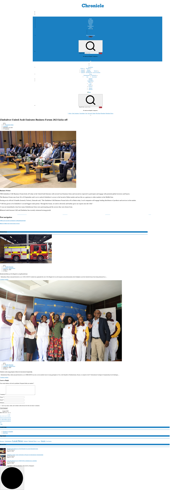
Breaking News (109, 59)
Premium (90, 79)
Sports (90, 24)
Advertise (91, 33)
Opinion (90, 31)
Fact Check (94, 76)
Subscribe (91, 36)
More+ (90, 82)
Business (90, 23)
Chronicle (5, 126)
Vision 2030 (90, 21)
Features (83, 71)
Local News (90, 22)
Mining (88, 70)
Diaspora (90, 89)
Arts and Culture (92, 59)
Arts (86, 59)
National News (32, 441)
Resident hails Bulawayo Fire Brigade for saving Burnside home (22, 448)
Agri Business (88, 72)
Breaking (103, 59)
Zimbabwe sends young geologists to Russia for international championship (25, 454)
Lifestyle (90, 86)
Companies (88, 71)
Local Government (96, 72)
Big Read (98, 59)
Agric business (75, 59)
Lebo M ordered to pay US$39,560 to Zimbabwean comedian (22, 460)
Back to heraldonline (90, 35)
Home (90, 18)
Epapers (90, 88)
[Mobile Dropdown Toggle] (90, 75)
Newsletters (90, 67)
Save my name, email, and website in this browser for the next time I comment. (21, 405)
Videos (90, 27)
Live (91, 83)
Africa (69, 59)
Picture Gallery (91, 80)
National (96, 70)
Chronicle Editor (9, 124)
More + (89, 28)
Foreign (82, 70)
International (90, 30)
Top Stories (90, 20)
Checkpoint (93, 75)
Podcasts (90, 32)
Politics (82, 68)
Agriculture (82, 59)
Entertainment (91, 26)
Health (90, 84)
